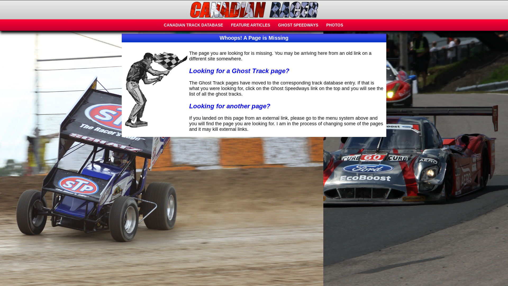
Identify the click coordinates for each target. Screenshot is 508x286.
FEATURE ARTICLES (250, 25)
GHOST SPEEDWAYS (298, 25)
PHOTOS (334, 25)
